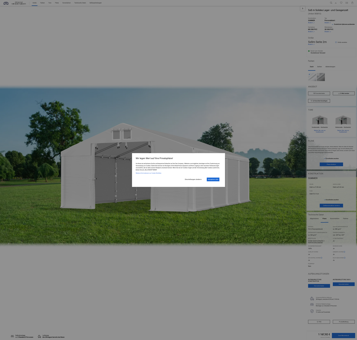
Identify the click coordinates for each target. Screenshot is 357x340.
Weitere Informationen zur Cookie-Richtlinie (148, 173)
